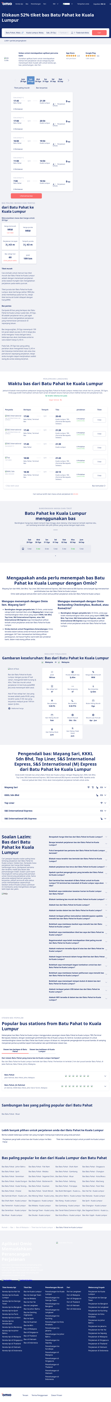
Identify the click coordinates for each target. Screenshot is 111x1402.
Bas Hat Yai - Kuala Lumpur (93, 1191)
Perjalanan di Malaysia (97, 1336)
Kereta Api (19, 4)
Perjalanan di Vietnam (97, 1347)
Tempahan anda (83, 4)
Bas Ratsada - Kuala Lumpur (93, 1196)
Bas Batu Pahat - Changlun (93, 1171)
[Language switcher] (68, 4)
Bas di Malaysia (22, 1227)
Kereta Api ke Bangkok (11, 1307)
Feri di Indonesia (74, 1309)
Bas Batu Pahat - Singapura (93, 1166)
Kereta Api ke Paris (10, 1314)
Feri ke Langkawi (74, 1291)
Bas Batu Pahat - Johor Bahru (13, 1166)
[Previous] (22, 541)
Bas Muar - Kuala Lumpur (12, 1215)
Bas (27, 4)
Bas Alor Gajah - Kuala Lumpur (94, 1215)
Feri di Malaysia (73, 1295)
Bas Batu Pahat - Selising (66, 1181)
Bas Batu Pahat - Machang (93, 1181)
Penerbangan (36, 4)
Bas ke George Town (32, 1295)
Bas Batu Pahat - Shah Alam (67, 1166)
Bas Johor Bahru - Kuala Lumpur (69, 1196)
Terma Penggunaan (40, 1395)
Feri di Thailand (73, 1302)
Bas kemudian (98, 486)
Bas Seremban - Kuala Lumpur (14, 1210)
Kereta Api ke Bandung (12, 1327)
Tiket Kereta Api (9, 1287)
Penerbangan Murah (54, 1287)
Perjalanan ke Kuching (97, 1310)
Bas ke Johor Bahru (32, 1309)
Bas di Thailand (30, 1336)
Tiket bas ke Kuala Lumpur (42, 1227)
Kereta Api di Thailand (11, 1343)
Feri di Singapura (74, 1298)
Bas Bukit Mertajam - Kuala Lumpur (70, 1191)
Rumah (5, 1227)
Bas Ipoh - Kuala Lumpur (92, 1200)
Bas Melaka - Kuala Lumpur (40, 1205)
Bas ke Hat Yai (30, 1302)
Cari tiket (10, 233)
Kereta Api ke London (11, 1317)
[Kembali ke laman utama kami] (9, 4)
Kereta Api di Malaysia (11, 1336)
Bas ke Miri (28, 1325)
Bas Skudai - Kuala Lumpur (39, 1215)
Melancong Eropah (96, 1287)
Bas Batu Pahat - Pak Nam (39, 1166)
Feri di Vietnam (73, 1305)
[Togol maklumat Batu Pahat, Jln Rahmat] (105, 1086)
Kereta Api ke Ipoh (10, 1310)
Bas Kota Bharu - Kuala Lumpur (68, 1215)
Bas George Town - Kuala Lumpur (42, 1210)
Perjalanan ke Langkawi (98, 1307)
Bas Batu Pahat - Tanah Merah (41, 1191)
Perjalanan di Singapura (98, 1340)
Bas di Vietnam (30, 1339)
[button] (51, 32)
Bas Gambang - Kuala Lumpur (68, 1205)
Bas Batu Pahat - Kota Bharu (93, 1176)
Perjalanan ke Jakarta (97, 1326)
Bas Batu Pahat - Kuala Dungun (14, 1181)
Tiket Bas (28, 1287)
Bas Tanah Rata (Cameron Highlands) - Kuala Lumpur (77, 1210)
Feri (44, 4)
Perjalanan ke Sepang (97, 1333)
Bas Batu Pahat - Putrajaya (66, 1186)
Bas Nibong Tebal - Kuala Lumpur (42, 1196)
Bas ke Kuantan (30, 1322)
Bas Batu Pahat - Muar (11, 1114)
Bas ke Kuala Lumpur (33, 1291)
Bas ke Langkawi (31, 1305)
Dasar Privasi (56, 1395)
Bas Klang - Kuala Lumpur (66, 1200)
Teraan (25, 1395)
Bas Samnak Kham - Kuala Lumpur (16, 1196)
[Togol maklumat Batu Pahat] (105, 1076)
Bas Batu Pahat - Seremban (13, 1176)
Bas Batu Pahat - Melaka (38, 1171)
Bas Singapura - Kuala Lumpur (41, 1200)
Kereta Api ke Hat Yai (11, 1291)
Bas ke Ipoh (29, 1318)
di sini (75, 494)
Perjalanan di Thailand (97, 1343)
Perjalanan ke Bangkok (98, 1303)
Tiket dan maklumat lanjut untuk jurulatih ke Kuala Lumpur (80, 1139)
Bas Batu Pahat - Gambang (66, 1171)
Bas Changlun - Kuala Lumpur (94, 1205)
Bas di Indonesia (31, 1343)
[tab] (22, 87)
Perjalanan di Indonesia (98, 1350)
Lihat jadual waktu (10, 260)
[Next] (68, 80)
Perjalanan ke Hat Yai (97, 1330)
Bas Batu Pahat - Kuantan (39, 1186)
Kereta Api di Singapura (12, 1340)
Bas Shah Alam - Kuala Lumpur (14, 1200)
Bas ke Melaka (30, 1298)
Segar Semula (54, 400)
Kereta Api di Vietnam (11, 1347)
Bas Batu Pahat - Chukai (11, 1191)
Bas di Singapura (31, 1332)
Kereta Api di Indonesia (12, 1350)
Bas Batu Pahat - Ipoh (10, 1171)
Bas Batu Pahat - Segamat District (42, 1176)
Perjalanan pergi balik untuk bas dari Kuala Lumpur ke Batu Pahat (27, 1140)
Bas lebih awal (13, 486)
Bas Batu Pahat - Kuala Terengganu (16, 1186)
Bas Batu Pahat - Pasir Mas (93, 1186)
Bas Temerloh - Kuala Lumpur (14, 1205)
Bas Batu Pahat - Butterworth (41, 1181)
